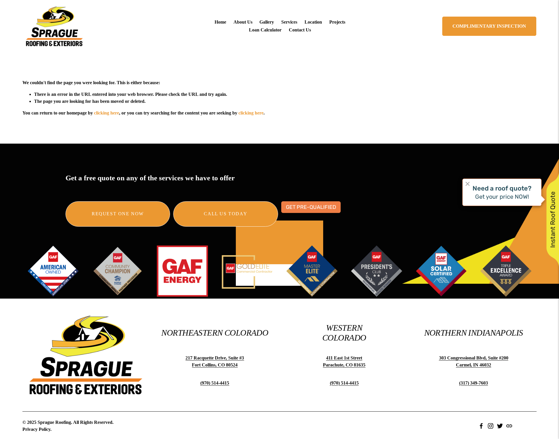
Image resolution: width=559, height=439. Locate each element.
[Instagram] (490, 426)
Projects (337, 22)
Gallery (266, 22)
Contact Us (300, 29)
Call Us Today (225, 213)
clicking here (106, 112)
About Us (242, 22)
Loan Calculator (265, 29)
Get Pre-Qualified (311, 207)
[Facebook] (481, 426)
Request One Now (118, 213)
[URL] (509, 426)
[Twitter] (500, 426)
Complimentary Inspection (489, 26)
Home (220, 22)
